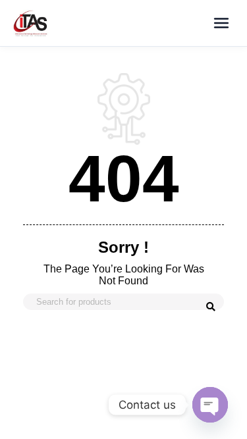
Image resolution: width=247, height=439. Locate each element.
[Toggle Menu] (221, 23)
